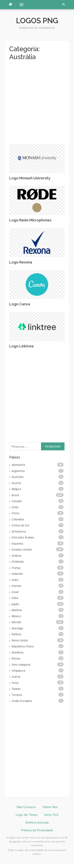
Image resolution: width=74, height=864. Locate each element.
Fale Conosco (26, 807)
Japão (15, 604)
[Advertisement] (37, 105)
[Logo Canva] (37, 284)
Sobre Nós (50, 807)
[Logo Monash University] (37, 158)
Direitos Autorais (37, 822)
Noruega (17, 628)
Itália (15, 598)
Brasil (15, 495)
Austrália (17, 477)
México (16, 616)
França (16, 568)
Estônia (16, 555)
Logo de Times (26, 815)
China (15, 513)
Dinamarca (19, 531)
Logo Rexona (20, 262)
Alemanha (18, 465)
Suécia (16, 677)
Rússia (16, 658)
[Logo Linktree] (37, 326)
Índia (15, 580)
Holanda (17, 574)
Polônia (16, 634)
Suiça (15, 682)
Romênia (17, 652)
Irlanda (16, 586)
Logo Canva (19, 304)
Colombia (18, 519)
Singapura (18, 670)
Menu (20, 4)
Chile (15, 507)
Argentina (18, 471)
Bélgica (16, 489)
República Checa (23, 646)
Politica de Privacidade (37, 830)
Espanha (17, 543)
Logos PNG (37, 20)
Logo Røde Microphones (30, 220)
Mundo (16, 622)
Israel (15, 592)
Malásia (17, 610)
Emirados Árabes (23, 537)
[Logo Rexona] (37, 242)
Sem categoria (21, 664)
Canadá (17, 501)
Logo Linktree (21, 346)
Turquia (17, 695)
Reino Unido (20, 640)
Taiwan (16, 689)
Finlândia (18, 561)
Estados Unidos (22, 549)
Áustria (16, 483)
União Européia (22, 701)
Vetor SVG (51, 815)
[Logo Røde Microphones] (37, 200)
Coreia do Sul (20, 525)
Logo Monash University (29, 178)
